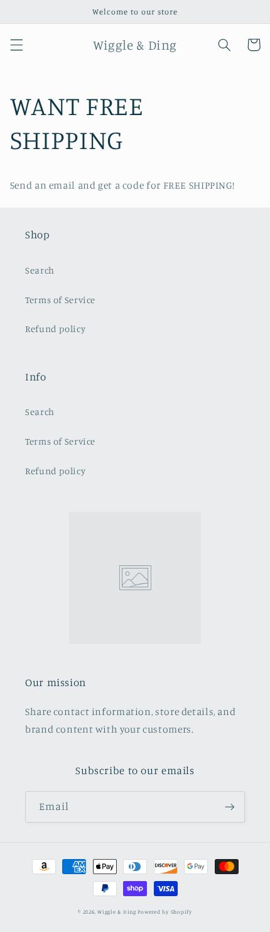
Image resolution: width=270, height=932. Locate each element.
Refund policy (55, 328)
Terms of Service (60, 299)
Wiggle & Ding (116, 911)
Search (40, 270)
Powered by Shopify (165, 911)
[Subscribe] (229, 806)
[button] (16, 44)
